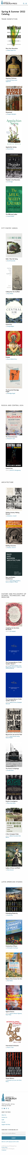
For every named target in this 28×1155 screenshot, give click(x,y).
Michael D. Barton (14, 665)
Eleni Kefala (10, 980)
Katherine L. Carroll (11, 516)
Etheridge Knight (11, 393)
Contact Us (4, 1117)
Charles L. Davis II (11, 547)
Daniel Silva (10, 915)
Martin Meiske (9, 737)
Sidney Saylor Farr (11, 50)
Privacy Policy (4, 1147)
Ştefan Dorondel (14, 836)
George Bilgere (10, 326)
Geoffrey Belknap (10, 668)
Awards (3, 1122)
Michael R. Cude (11, 438)
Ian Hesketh (13, 631)
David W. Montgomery (15, 470)
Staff (3, 1119)
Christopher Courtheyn (12, 948)
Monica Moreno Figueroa (16, 1013)
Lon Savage (10, 181)
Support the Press (6, 1124)
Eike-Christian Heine (15, 736)
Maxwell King (10, 80)
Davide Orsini (10, 770)
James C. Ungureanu (17, 667)
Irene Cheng (13, 580)
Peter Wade (8, 1014)
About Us (4, 1115)
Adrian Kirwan (13, 702)
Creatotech (4, 1150)
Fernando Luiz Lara (11, 1080)
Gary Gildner (10, 293)
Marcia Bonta (10, 149)
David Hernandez (11, 260)
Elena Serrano (10, 870)
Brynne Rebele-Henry (12, 359)
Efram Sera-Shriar (11, 803)
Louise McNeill (10, 216)
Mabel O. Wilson (14, 582)
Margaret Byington (11, 114)
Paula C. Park (10, 1047)
